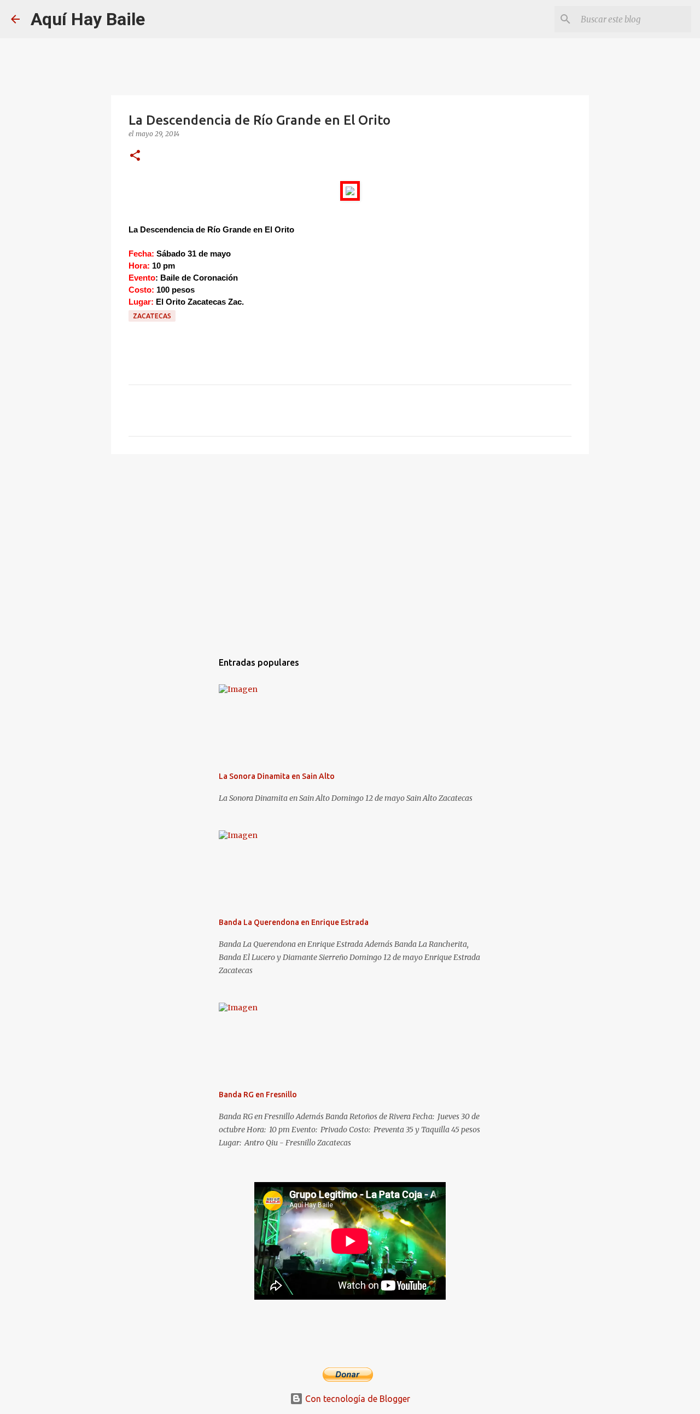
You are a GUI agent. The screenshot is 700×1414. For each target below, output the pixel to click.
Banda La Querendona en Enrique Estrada (294, 922)
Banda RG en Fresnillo (258, 1094)
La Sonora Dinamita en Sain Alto (277, 776)
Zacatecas (152, 315)
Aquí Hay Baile (88, 19)
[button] (135, 156)
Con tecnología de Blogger (356, 1399)
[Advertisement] (350, 547)
